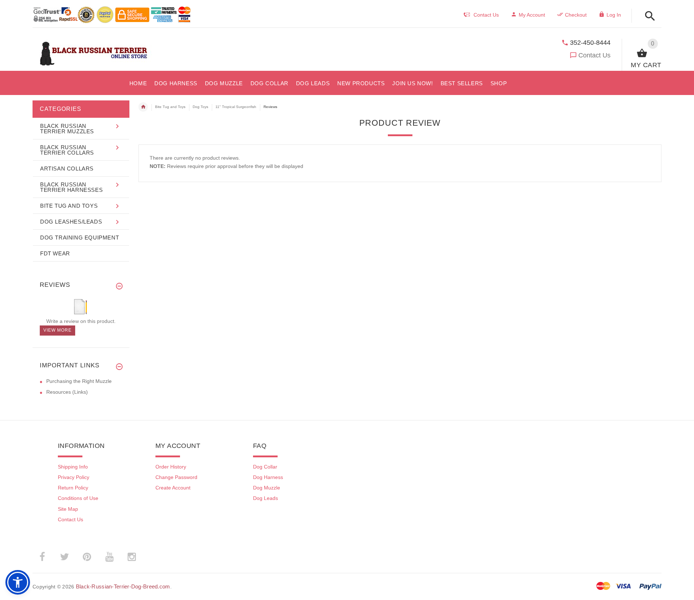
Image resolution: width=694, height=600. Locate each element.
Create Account (172, 488)
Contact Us (594, 55)
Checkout (576, 15)
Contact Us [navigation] (486, 15)
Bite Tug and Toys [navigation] (170, 107)
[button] (648, 16)
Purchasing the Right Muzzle (79, 381)
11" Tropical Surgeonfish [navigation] (235, 107)
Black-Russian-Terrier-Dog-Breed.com (123, 586)
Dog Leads (265, 498)
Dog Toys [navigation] (200, 107)
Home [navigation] (143, 107)
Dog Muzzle (266, 488)
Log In (614, 15)
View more (57, 330)
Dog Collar (265, 467)
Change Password (176, 477)
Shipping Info (73, 467)
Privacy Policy (73, 477)
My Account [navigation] (532, 15)
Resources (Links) (67, 392)
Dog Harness (268, 477)
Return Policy (73, 488)
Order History (170, 467)
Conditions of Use (78, 498)
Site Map (68, 509)
